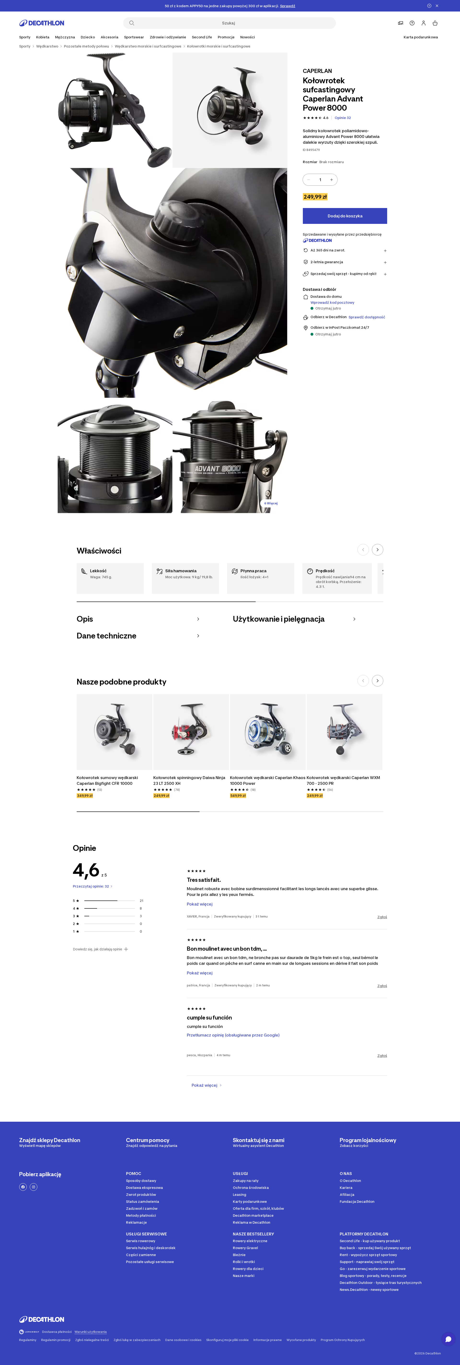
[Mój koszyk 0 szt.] (435, 23)
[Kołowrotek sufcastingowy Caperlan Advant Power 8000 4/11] (115, 455)
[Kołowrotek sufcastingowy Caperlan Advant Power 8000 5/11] (230, 455)
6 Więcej (271, 503)
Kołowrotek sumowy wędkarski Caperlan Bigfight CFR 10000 (108, 780)
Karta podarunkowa (421, 37)
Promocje (226, 37)
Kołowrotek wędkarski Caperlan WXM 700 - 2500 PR (344, 780)
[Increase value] (331, 179)
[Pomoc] (412, 23)
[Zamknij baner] (437, 6)
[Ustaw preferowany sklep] (400, 23)
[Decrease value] (308, 179)
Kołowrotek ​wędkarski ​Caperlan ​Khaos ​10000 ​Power (268, 780)
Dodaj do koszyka (345, 216)
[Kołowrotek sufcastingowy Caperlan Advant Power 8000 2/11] (115, 110)
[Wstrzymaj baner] (429, 6)
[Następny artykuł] (377, 549)
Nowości (247, 37)
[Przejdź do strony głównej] (41, 23)
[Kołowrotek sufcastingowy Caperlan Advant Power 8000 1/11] (230, 110)
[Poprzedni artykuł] (363, 549)
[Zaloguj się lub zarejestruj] (423, 23)
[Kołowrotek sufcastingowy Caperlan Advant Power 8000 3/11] (173, 283)
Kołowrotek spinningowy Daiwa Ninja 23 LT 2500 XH (189, 780)
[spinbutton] (320, 180)
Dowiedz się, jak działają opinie (97, 949)
